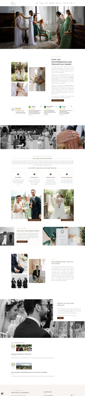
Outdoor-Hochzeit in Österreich (21, 354)
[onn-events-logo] (13, 1)
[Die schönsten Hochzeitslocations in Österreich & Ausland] (24, 366)
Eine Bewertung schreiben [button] (20, 112)
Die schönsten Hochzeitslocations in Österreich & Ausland (29, 372)
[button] (73, 110)
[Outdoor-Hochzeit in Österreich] (24, 348)
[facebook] (73, 395)
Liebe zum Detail (68, 85)
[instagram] (71, 395)
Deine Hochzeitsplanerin (48, 395)
